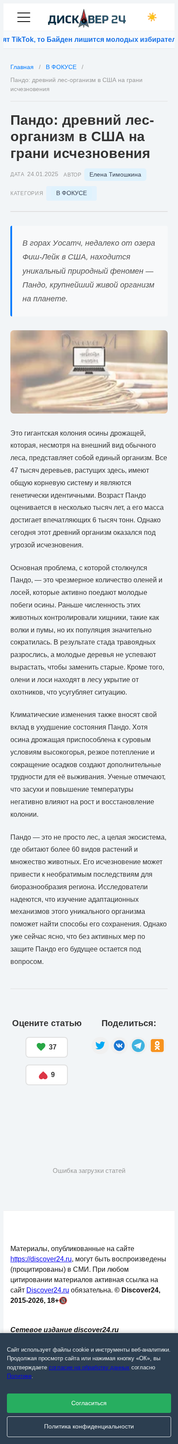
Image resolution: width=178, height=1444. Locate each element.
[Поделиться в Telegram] (138, 1045)
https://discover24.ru (41, 1259)
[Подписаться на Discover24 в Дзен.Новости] (42, 1111)
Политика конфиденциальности (89, 1426)
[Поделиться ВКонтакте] (119, 1045)
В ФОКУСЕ (71, 193)
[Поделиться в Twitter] (100, 1045)
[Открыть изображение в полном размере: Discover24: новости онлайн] (89, 372)
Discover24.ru (47, 1290)
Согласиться (89, 1403)
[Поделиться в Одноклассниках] (157, 1045)
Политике (19, 1376)
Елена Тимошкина (115, 174)
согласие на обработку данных (89, 1367)
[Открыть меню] (23, 17)
